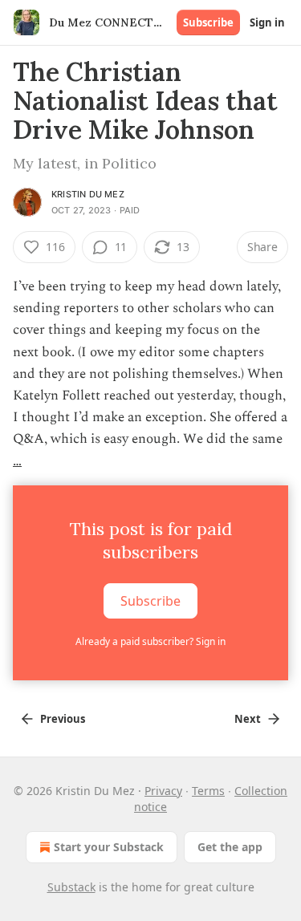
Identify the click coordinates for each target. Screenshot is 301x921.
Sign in (267, 22)
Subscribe (208, 22)
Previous (62, 719)
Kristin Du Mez (87, 194)
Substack (71, 887)
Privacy (163, 790)
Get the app (229, 846)
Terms (208, 790)
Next (247, 719)
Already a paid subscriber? (150, 641)
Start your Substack (109, 846)
